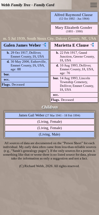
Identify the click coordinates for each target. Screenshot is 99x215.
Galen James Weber (22, 45)
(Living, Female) (49, 122)
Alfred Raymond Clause (73, 14)
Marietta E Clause (71, 45)
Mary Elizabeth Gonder (73, 27)
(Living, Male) (49, 134)
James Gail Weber (31, 115)
